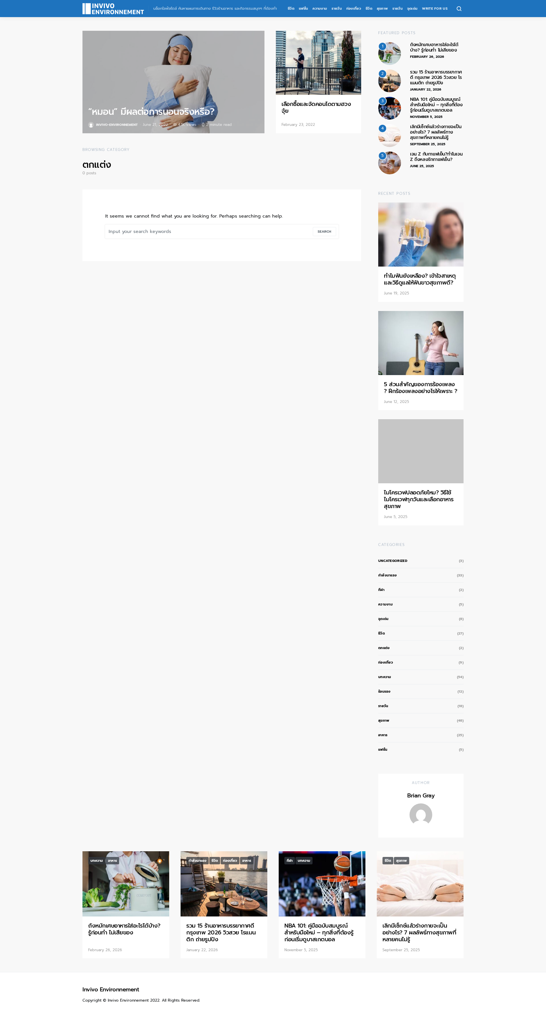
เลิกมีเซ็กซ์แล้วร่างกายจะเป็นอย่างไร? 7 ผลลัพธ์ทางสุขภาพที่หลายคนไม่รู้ (435, 132)
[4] (389, 135)
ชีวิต (291, 8)
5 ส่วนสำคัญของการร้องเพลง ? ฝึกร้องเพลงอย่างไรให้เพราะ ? (420, 387)
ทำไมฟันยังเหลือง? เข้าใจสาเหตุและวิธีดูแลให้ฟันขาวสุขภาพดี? (420, 279)
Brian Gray (421, 795)
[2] (389, 80)
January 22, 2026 (425, 89)
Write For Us (435, 8)
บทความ (384, 677)
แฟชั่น (303, 8)
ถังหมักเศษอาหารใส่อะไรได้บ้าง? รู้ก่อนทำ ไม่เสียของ (434, 47)
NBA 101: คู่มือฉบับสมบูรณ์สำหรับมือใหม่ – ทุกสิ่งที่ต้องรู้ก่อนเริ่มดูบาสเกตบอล (436, 105)
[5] (389, 162)
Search (324, 231)
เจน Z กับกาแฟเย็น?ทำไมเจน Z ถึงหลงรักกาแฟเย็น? (436, 157)
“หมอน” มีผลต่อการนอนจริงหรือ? (151, 112)
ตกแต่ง (384, 647)
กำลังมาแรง (387, 575)
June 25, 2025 (422, 166)
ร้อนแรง (384, 691)
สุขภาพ (382, 8)
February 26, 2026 (427, 56)
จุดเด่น (412, 8)
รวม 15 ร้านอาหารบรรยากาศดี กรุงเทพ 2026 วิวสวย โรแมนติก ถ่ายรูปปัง (436, 77)
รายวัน (337, 8)
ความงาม (320, 8)
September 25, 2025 (427, 144)
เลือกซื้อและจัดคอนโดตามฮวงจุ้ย (316, 107)
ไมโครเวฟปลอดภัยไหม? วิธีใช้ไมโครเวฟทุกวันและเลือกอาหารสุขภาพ (418, 499)
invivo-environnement (117, 124)
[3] (389, 108)
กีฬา (381, 589)
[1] (389, 53)
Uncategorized (392, 560)
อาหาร (383, 735)
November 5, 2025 (426, 116)
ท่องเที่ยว (353, 8)
